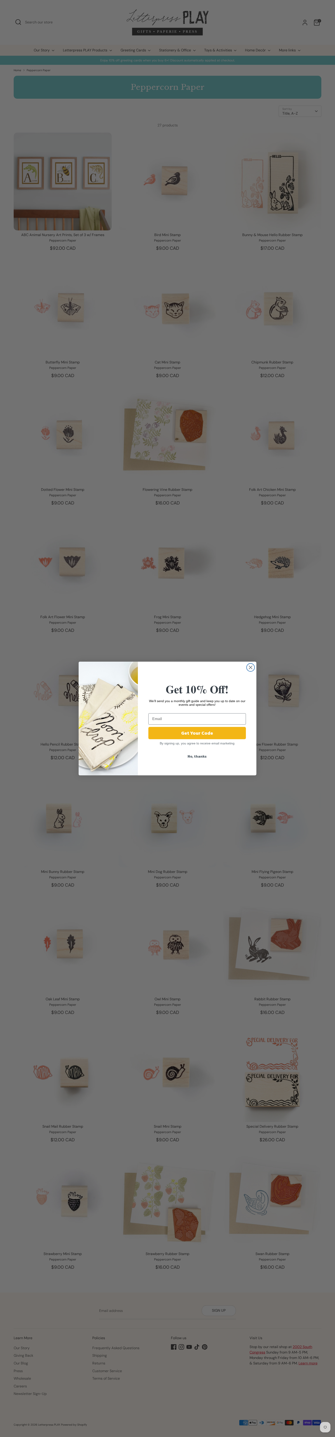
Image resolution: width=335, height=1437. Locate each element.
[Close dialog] (251, 667)
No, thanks (197, 756)
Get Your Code (197, 733)
